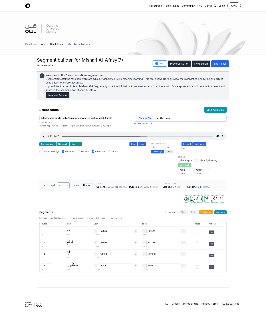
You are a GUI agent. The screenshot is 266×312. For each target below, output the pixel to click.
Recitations (56, 44)
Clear (169, 151)
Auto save (173, 212)
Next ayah (62, 144)
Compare (220, 212)
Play (133, 144)
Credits (176, 303)
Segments (70, 151)
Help (160, 63)
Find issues (206, 212)
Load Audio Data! (215, 109)
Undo (183, 212)
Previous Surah (179, 63)
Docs (176, 5)
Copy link (76, 144)
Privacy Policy (209, 303)
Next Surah (201, 63)
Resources (155, 5)
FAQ (199, 5)
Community (188, 5)
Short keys (220, 63)
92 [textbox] (60, 185)
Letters (114, 151)
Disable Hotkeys (51, 151)
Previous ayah (47, 144)
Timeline (85, 151)
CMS (234, 5)
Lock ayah (186, 160)
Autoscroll (100, 151)
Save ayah (184, 165)
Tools (167, 5)
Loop (141, 144)
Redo (193, 212)
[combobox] (63, 185)
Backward (199, 144)
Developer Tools (35, 44)
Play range (158, 151)
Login (222, 5)
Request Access (57, 95)
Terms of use (190, 303)
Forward (187, 144)
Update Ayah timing (207, 160)
